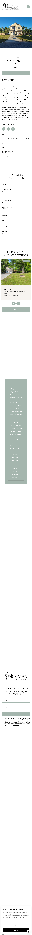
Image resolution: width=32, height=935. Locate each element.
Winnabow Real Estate (16, 448)
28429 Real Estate (16, 474)
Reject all (16, 921)
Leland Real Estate (16, 437)
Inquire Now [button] (16, 73)
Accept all (16, 930)
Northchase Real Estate (16, 403)
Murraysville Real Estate (16, 394)
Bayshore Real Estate (16, 406)
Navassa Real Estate (16, 440)
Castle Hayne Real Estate (16, 434)
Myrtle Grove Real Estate (16, 428)
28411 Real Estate (16, 463)
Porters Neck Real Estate (16, 414)
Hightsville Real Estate (16, 408)
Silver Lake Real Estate (16, 425)
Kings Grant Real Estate (16, 386)
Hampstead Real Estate (16, 443)
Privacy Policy (16, 725)
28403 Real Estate (16, 454)
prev (14, 303)
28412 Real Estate (16, 477)
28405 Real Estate (16, 457)
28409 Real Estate (16, 468)
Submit (16, 714)
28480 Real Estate (16, 460)
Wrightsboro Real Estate (16, 411)
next (18, 303)
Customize (16, 925)
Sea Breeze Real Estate (16, 446)
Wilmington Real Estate (16, 389)
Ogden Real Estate (16, 392)
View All (16, 309)
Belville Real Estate (16, 431)
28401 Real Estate (16, 471)
